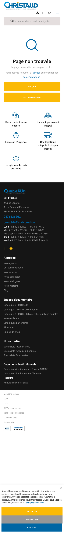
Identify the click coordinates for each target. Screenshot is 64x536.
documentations (31, 77)
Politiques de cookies (34, 503)
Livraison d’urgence (16, 142)
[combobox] (32, 21)
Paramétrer (32, 519)
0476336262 (12, 217)
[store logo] (34, 5)
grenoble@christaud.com (20, 222)
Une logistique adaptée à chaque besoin (48, 145)
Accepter (32, 511)
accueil (36, 72)
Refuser (31, 527)
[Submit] (11, 21)
